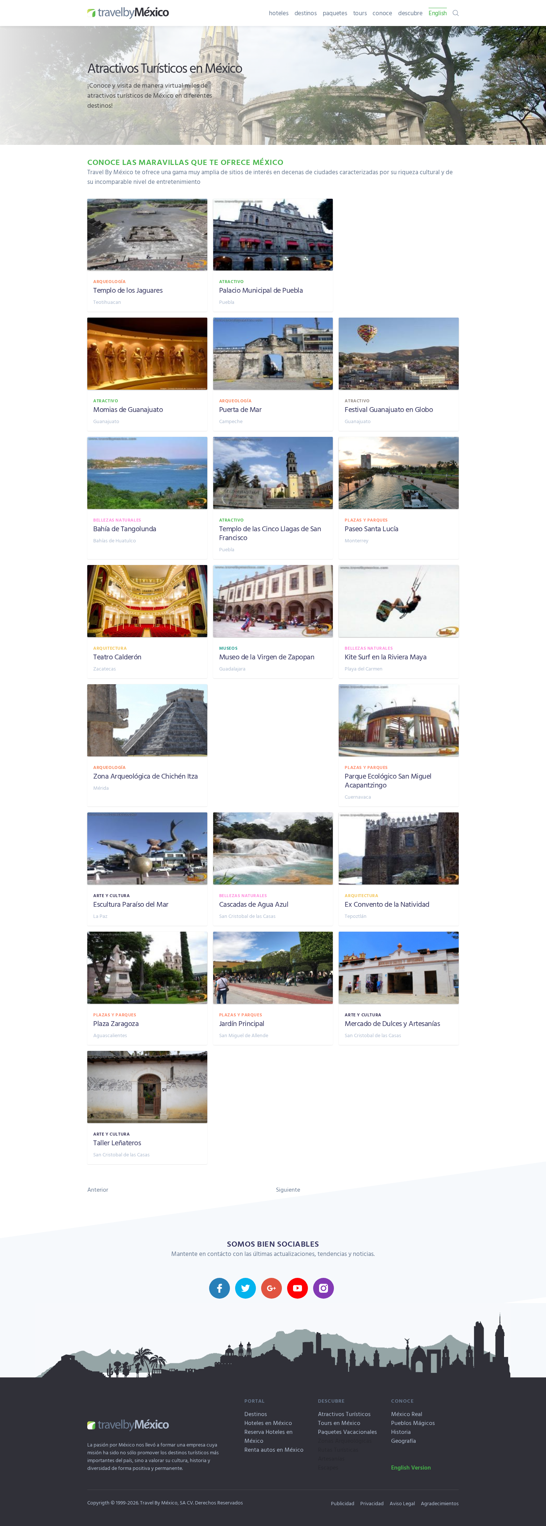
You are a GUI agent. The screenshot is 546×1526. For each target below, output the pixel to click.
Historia (401, 1431)
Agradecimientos (440, 1503)
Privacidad (372, 1503)
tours (360, 12)
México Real (406, 1413)
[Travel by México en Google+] (271, 1288)
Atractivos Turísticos (344, 1413)
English (438, 12)
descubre (410, 12)
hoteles (278, 12)
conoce (382, 12)
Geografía (403, 1440)
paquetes (335, 12)
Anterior (97, 1189)
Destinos (255, 1413)
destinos (306, 12)
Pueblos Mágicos (413, 1422)
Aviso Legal (402, 1503)
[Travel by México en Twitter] (245, 1288)
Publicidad (342, 1503)
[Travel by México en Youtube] (297, 1288)
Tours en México (339, 1422)
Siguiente (288, 1189)
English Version (411, 1467)
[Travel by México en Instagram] (323, 1288)
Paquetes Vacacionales (347, 1431)
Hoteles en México (268, 1422)
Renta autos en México (273, 1449)
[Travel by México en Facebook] (219, 1288)
